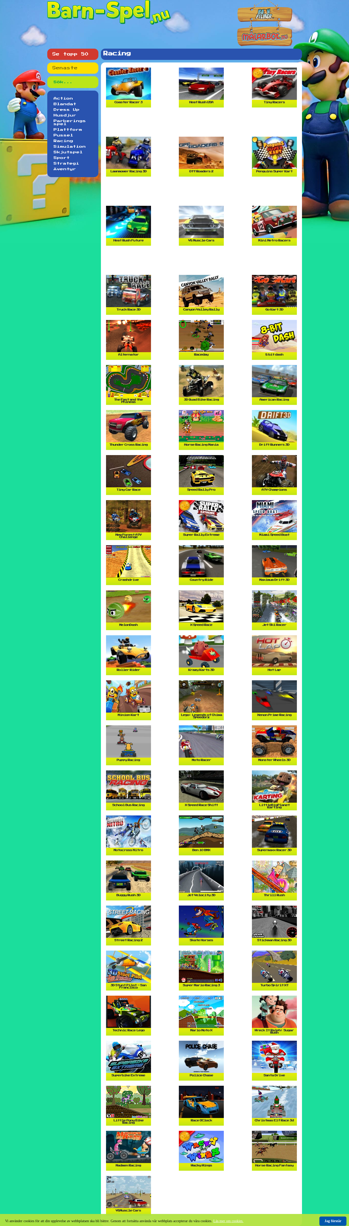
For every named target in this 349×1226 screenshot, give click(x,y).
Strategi (66, 163)
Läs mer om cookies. (228, 1221)
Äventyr (65, 169)
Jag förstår (332, 1221)
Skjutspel (68, 152)
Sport (62, 157)
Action (63, 98)
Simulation (70, 146)
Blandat (65, 104)
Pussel (63, 135)
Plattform (68, 129)
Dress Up (67, 109)
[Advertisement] (203, 124)
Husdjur (65, 115)
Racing (63, 141)
